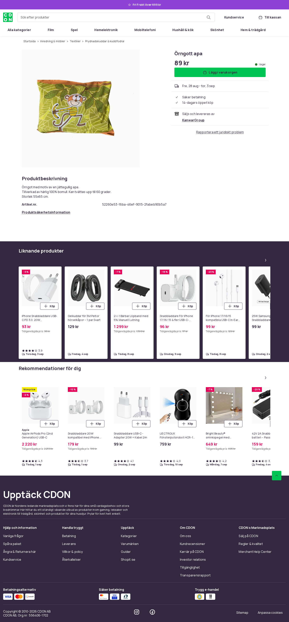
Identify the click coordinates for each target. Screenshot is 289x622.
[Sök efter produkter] (208, 17)
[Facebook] (152, 612)
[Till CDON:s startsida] (8, 17)
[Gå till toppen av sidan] (276, 475)
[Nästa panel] (265, 260)
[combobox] (116, 17)
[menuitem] (19, 30)
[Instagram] (136, 612)
